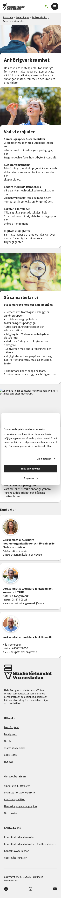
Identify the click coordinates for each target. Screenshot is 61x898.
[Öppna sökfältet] (46, 6)
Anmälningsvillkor (14, 799)
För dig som (10, 734)
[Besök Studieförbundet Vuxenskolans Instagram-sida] (31, 889)
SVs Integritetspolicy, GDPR (19, 792)
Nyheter (8, 761)
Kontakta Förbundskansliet (19, 837)
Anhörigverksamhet (14, 21)
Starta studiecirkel (14, 748)
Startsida (8, 17)
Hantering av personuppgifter (20, 806)
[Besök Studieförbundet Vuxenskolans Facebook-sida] (6, 889)
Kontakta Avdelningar (16, 850)
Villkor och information (17, 785)
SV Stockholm (39, 17)
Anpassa (29, 478)
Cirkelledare (11, 754)
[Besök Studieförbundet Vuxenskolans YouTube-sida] (55, 889)
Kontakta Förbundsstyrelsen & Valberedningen (30, 844)
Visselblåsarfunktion (15, 857)
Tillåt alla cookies (30, 468)
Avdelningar (22, 17)
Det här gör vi (11, 727)
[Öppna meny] (54, 6)
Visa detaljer (44, 458)
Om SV (7, 741)
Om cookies (10, 813)
